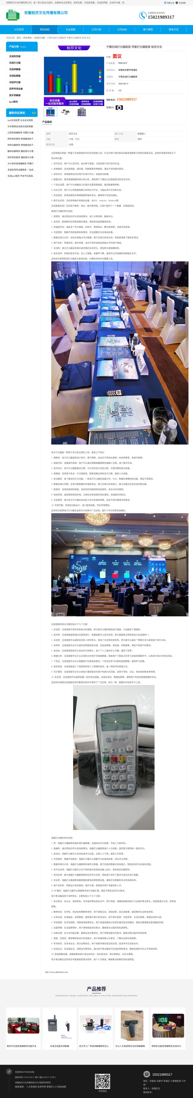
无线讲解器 (15, 69)
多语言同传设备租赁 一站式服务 (22, 170)
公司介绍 (96, 29)
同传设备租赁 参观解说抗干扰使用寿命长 (22, 145)
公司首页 (19, 29)
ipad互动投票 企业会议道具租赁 (22, 120)
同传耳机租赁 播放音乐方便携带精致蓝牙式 (22, 157)
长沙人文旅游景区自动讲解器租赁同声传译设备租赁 (101, 1046)
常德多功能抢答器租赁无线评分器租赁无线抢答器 (136, 1046)
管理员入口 (51, 1087)
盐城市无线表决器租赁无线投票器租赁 (167, 1046)
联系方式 (174, 29)
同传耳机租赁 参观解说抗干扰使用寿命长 (22, 139)
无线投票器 (15, 76)
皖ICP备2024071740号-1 (45, 1077)
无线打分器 (39, 38)
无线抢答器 (15, 56)
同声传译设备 (16, 89)
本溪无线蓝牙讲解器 (21, 1046)
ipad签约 (13, 102)
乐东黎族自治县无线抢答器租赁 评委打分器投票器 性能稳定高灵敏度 (22, 126)
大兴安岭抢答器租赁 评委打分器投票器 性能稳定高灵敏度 (22, 163)
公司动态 (122, 29)
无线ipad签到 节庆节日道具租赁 (22, 176)
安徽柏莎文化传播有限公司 (27, 1082)
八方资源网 (31, 1087)
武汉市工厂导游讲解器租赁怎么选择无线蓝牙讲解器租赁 (67, 1046)
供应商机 (45, 29)
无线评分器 (15, 82)
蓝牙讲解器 (15, 95)
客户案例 (148, 29)
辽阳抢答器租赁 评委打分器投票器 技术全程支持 (22, 133)
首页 (19, 38)
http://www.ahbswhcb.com (56, 972)
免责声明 (41, 1087)
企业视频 (70, 29)
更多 (34, 113)
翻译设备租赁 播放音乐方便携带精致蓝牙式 (22, 151)
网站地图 (62, 1087)
